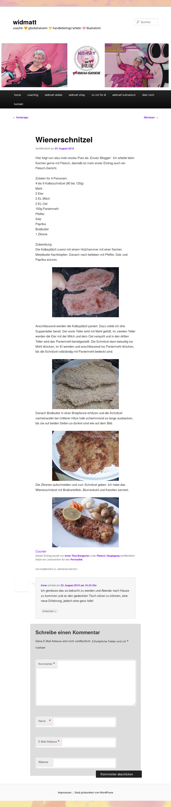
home (17, 95)
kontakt (18, 104)
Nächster (151, 117)
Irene (44, 585)
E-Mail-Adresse (49, 741)
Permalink (76, 559)
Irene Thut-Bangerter (77, 556)
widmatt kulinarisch (124, 95)
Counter (40, 551)
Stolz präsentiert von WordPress (94, 792)
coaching (32, 95)
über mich (148, 95)
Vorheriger (21, 117)
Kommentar (46, 663)
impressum (65, 792)
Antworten (50, 611)
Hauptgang (113, 556)
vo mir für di (99, 95)
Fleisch (101, 556)
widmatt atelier (53, 95)
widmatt (24, 21)
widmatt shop (77, 95)
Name (44, 721)
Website (43, 762)
